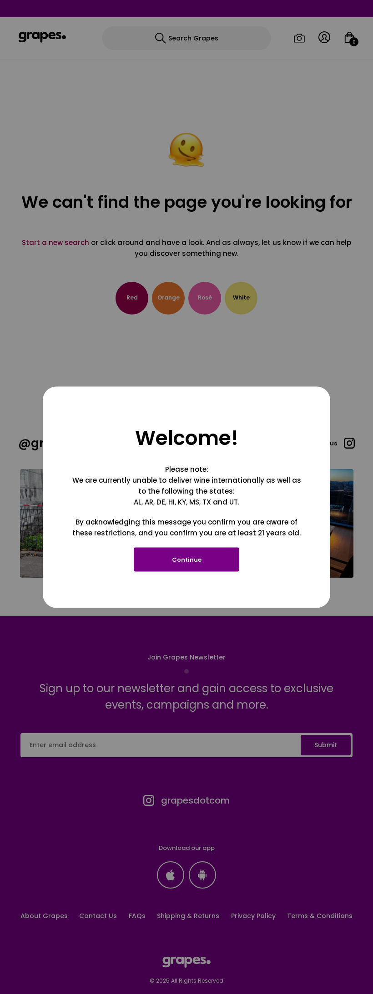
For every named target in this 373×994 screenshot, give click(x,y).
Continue (187, 559)
